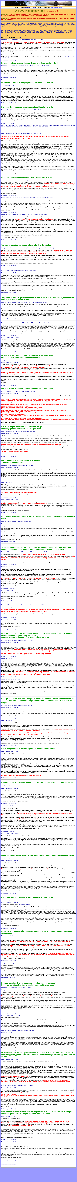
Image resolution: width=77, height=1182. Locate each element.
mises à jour (28, 7)
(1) (18, 37)
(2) (21, 37)
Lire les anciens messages (8, 1164)
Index (34, 7)
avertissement (68, 14)
